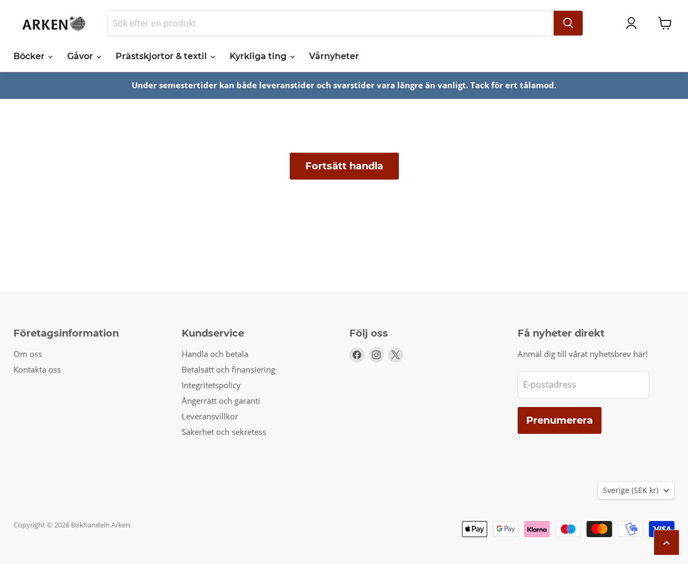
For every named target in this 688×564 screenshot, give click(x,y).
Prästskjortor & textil (162, 56)
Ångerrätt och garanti (221, 400)
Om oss (27, 353)
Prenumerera (559, 420)
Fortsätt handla (344, 166)
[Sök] (568, 23)
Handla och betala (215, 353)
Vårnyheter (334, 56)
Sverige (630, 490)
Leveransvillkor (210, 416)
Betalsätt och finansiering (228, 369)
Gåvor (81, 56)
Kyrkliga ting (259, 56)
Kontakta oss (37, 369)
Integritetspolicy (211, 385)
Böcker (30, 56)
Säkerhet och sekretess (224, 431)
